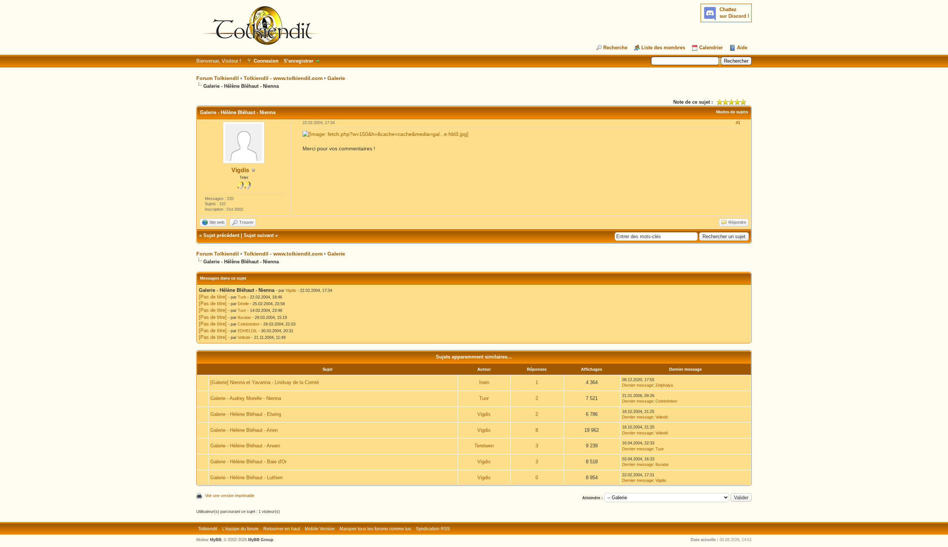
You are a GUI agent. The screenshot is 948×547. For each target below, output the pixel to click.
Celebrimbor (249, 324)
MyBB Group (260, 539)
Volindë (244, 337)
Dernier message (637, 385)
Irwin (484, 382)
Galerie (336, 78)
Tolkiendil (207, 528)
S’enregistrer (298, 61)
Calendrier (711, 47)
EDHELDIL (247, 330)
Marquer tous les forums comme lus (375, 528)
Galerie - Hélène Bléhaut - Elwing (245, 414)
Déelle (243, 303)
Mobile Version (320, 528)
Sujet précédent (221, 235)
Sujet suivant (259, 235)
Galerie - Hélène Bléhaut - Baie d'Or (248, 461)
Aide (742, 47)
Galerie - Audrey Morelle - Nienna (245, 398)
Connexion (266, 61)
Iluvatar (244, 317)
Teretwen (484, 445)
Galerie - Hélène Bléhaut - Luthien (246, 477)
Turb (242, 297)
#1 (738, 122)
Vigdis (240, 170)
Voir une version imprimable (229, 495)
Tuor (242, 310)
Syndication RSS (433, 528)
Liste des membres (663, 47)
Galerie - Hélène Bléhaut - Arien (244, 430)
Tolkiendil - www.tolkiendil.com (283, 78)
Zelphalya (664, 385)
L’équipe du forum (240, 528)
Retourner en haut (281, 528)
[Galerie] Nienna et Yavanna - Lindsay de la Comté (264, 382)
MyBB (215, 539)
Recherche (615, 47)
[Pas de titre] (213, 297)
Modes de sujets (732, 112)
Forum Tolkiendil (217, 78)
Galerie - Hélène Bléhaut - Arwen (245, 445)
